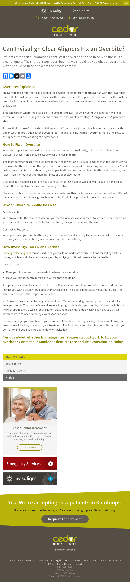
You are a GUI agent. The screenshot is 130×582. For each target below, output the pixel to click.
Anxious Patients (16, 370)
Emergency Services (83, 17)
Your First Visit (14, 363)
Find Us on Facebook (65, 549)
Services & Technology (37, 560)
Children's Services (72, 560)
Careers (103, 560)
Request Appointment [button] (53, 17)
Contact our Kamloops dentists (44, 341)
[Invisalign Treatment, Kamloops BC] (30, 478)
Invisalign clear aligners (17, 253)
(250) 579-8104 (81, 10)
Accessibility (115, 560)
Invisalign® (56, 560)
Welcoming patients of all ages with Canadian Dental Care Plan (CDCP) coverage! (65, 3)
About (21, 560)
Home (12, 560)
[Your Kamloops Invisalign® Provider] (53, 10)
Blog (11, 377)
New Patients (90, 560)
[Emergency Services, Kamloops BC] (30, 463)
